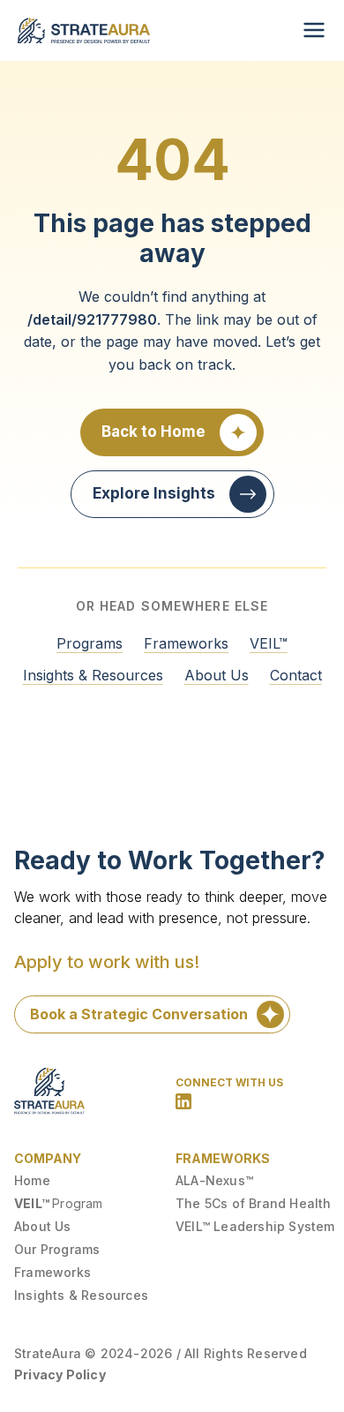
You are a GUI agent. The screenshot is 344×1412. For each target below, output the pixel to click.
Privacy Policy (60, 1374)
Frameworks (186, 643)
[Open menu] (314, 30)
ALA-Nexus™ (214, 1180)
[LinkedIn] (183, 1101)
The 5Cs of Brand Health (254, 1203)
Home (32, 1180)
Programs (89, 643)
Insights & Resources (93, 675)
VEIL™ (269, 643)
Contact (296, 675)
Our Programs (57, 1249)
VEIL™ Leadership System (255, 1226)
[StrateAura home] (84, 30)
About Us (216, 675)
